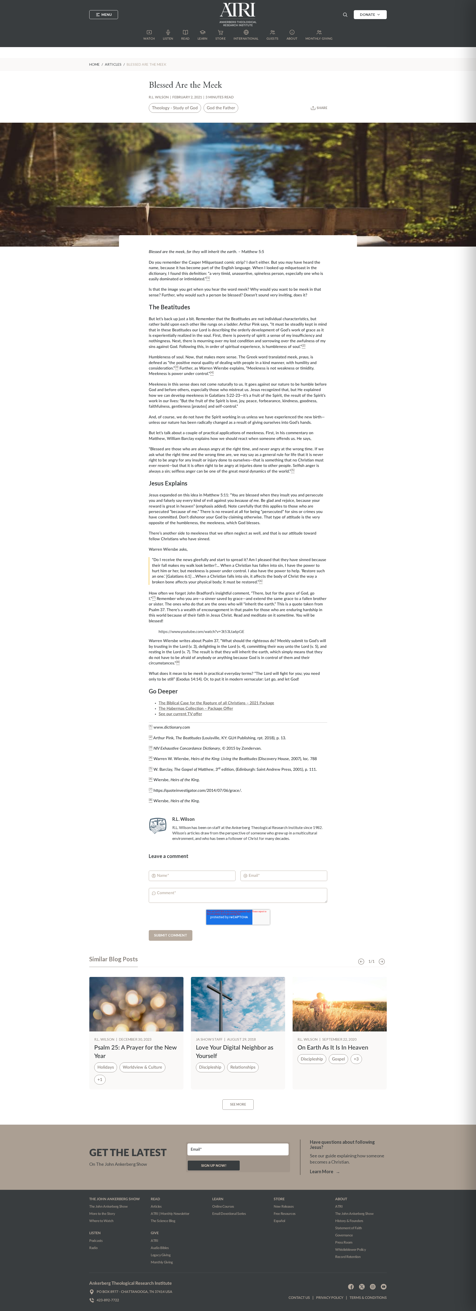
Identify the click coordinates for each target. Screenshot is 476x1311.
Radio (93, 1248)
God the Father (221, 108)
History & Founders (349, 1221)
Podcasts (96, 1241)
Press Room (344, 1242)
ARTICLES (113, 64)
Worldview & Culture (142, 1067)
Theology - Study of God (175, 108)
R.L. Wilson (159, 97)
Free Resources (285, 1214)
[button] (345, 14)
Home (94, 64)
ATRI (154, 1241)
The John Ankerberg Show (108, 1206)
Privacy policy (329, 1298)
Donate (367, 14)
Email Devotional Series (229, 1214)
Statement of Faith (348, 1228)
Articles (156, 1206)
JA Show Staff (209, 1039)
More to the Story (102, 1214)
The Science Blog (163, 1221)
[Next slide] (382, 962)
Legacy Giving (160, 1255)
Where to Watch (101, 1221)
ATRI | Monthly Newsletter (170, 1214)
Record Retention (348, 1257)
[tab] (113, 961)
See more (238, 1104)
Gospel (338, 1059)
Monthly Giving (162, 1262)
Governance (344, 1235)
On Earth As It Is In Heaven (333, 1048)
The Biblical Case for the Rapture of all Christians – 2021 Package (216, 703)
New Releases (284, 1206)
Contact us (299, 1298)
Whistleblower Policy (350, 1250)
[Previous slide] (361, 962)
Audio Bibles (160, 1248)
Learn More (325, 1171)
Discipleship (210, 1067)
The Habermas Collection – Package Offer (196, 709)
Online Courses (223, 1206)
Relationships (242, 1067)
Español (279, 1221)
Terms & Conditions (368, 1298)
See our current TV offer (180, 714)
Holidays (105, 1067)
